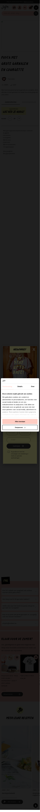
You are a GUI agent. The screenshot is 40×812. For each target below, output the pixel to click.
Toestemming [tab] (7, 386)
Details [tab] (20, 386)
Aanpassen (19, 427)
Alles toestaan (20, 421)
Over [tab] (32, 386)
